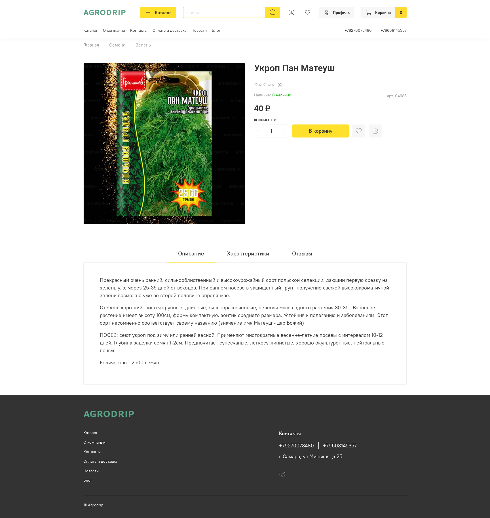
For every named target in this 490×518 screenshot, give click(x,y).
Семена (117, 45)
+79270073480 (358, 30)
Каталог (163, 12)
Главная (91, 45)
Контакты (138, 30)
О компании (114, 30)
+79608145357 (394, 30)
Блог (216, 30)
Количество (265, 120)
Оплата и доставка (169, 30)
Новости (199, 30)
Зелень (143, 45)
